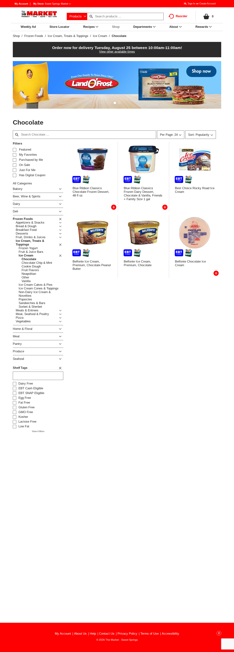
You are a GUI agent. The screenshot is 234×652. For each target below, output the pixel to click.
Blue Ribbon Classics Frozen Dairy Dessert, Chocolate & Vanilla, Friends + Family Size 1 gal (143, 193)
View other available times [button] (117, 51)
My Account (21, 3)
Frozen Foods (33, 36)
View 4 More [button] (38, 431)
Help (93, 633)
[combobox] (77, 16)
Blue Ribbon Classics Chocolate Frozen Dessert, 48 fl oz (91, 191)
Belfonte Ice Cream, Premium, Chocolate (138, 263)
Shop (16, 36)
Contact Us (106, 633)
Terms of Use (149, 633)
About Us (80, 633)
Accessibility (170, 633)
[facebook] (219, 633)
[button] (58, 3)
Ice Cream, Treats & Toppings (68, 36)
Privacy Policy (127, 633)
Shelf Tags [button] (20, 367)
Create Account (207, 3)
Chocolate (119, 36)
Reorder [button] (181, 16)
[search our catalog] (91, 16)
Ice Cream (100, 36)
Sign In (191, 3)
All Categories (22, 183)
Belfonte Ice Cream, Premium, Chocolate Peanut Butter (92, 265)
